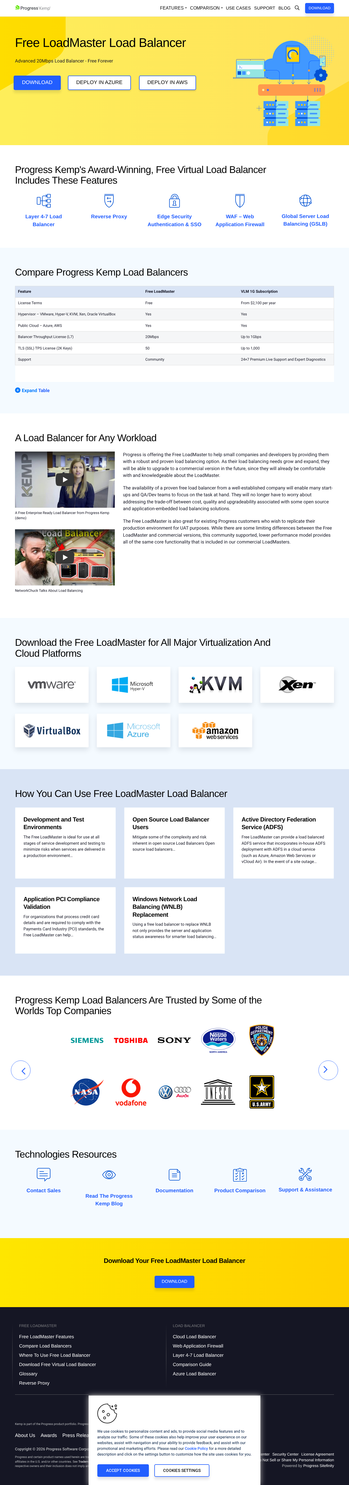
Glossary (28, 1373)
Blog (284, 8)
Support (264, 8)
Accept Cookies (123, 1470)
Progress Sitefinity (318, 1465)
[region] (174, 1440)
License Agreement (317, 1454)
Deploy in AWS (167, 82)
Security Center (285, 1454)
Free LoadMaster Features (46, 1336)
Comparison (205, 8)
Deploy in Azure (99, 82)
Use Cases (238, 8)
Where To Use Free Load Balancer (54, 1355)
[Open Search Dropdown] (297, 8)
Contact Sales (43, 1191)
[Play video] (65, 479)
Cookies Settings (182, 1470)
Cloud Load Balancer (194, 1336)
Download (319, 8)
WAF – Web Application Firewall (239, 221)
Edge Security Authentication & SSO (174, 221)
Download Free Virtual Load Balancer (57, 1364)
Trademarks (86, 1461)
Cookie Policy (196, 1449)
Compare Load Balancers (45, 1346)
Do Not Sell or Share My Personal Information (295, 1460)
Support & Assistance (305, 1190)
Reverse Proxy (109, 217)
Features (172, 8)
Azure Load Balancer (194, 1373)
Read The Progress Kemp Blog (109, 1200)
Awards (49, 1435)
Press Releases (79, 1435)
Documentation (174, 1191)
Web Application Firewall (198, 1346)
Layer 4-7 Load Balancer (43, 221)
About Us (25, 1435)
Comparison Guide (192, 1364)
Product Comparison (240, 1191)
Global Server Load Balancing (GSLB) (305, 220)
